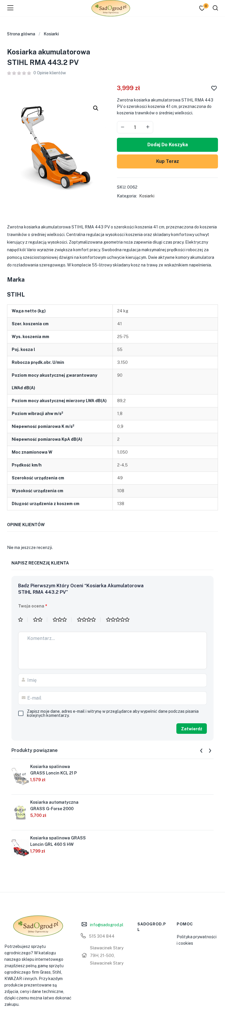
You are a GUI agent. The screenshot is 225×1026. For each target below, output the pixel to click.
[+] (147, 127)
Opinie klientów (49, 72)
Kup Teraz (167, 161)
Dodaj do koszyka (167, 144)
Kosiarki (51, 34)
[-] (122, 127)
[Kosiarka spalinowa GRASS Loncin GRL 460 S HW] (20, 847)
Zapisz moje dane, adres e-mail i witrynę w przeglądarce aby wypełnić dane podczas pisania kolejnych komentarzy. (113, 713)
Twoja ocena (32, 606)
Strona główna (21, 34)
